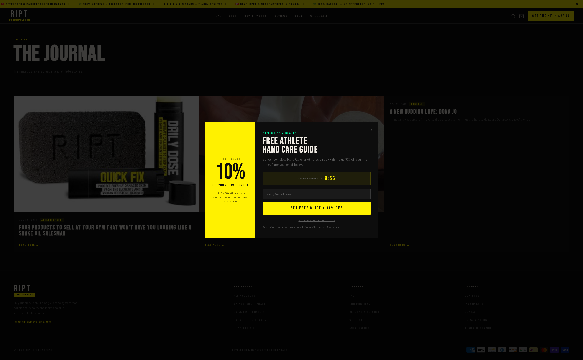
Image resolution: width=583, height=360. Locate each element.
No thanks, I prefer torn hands (317, 220)
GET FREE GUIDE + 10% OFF (317, 208)
